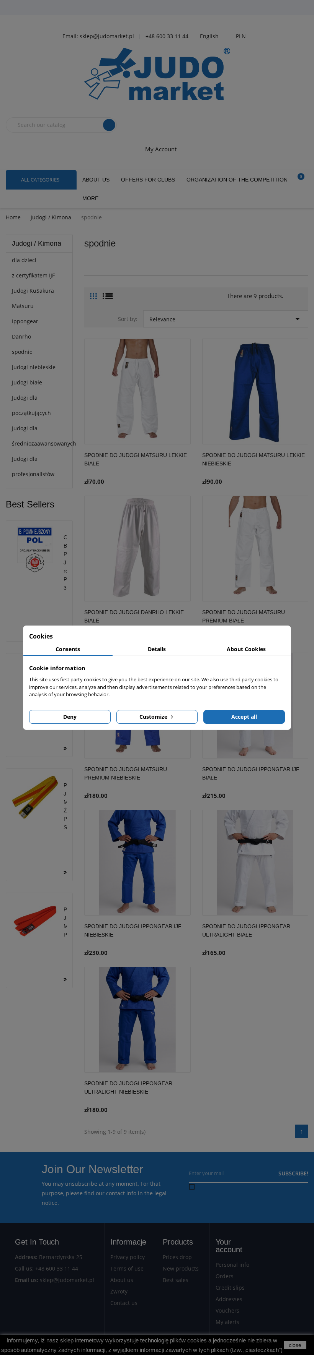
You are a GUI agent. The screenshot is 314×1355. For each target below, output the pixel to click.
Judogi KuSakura (33, 290)
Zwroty (119, 1291)
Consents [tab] (68, 649)
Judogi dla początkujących (31, 405)
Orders (225, 1276)
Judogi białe (27, 382)
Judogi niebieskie (34, 367)
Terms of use (127, 1268)
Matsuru (23, 306)
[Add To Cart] (183, 467)
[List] (108, 293)
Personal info (232, 1264)
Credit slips (230, 1287)
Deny (70, 716)
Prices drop (177, 1257)
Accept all (244, 716)
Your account (229, 1246)
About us (121, 1280)
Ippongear (25, 321)
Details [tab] (157, 649)
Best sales (175, 1280)
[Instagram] (178, 8)
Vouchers (227, 1310)
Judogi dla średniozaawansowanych (39, 436)
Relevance (225, 319)
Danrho (21, 336)
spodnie (22, 351)
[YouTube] (159, 8)
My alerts (227, 1322)
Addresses (229, 1299)
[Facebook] (139, 8)
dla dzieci (24, 260)
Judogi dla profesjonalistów (33, 466)
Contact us (123, 1302)
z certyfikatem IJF (33, 275)
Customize (154, 716)
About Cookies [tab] (246, 649)
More (90, 198)
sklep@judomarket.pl (67, 1280)
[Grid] (93, 293)
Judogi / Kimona (36, 243)
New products (181, 1268)
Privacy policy (127, 1257)
